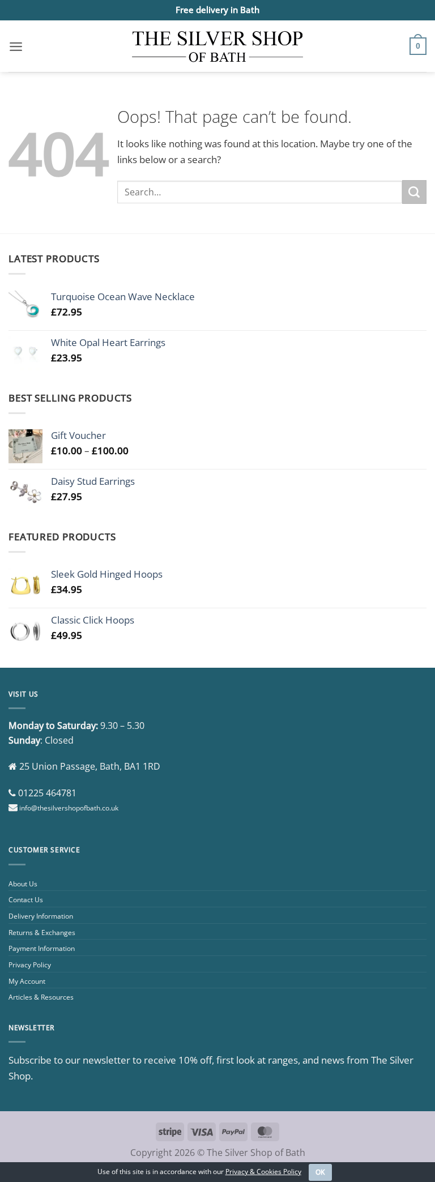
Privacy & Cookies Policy (263, 1171)
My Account (26, 981)
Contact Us (25, 899)
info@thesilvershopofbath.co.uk (68, 808)
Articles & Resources (41, 997)
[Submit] (414, 192)
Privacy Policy (29, 965)
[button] (15, 46)
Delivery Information (40, 916)
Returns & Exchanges (41, 932)
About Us (22, 884)
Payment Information (41, 948)
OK (320, 1172)
